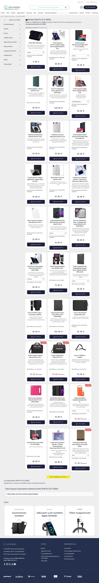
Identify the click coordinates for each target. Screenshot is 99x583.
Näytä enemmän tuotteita (58, 477)
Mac (35, 13)
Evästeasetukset (69, 559)
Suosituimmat (73, 13)
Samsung (29, 13)
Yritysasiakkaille (69, 553)
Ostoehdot (67, 548)
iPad (8, 13)
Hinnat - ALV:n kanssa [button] (92, 2)
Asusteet (40, 13)
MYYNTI (88, 13)
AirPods (13, 13)
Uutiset (81, 13)
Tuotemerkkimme (46, 553)
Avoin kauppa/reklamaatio (72, 551)
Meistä (43, 548)
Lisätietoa (95, 13)
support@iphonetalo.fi (10, 560)
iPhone (3, 13)
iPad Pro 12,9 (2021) (10, 16)
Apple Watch (21, 13)
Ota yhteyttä (68, 556)
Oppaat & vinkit (46, 551)
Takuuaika (44, 561)
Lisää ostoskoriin (37, 66)
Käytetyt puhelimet (51, 13)
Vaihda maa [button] (80, 2)
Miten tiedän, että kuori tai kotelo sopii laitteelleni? (23, 494)
